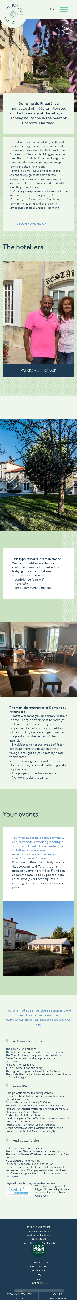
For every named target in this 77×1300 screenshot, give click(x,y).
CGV (39, 1279)
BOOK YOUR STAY (39, 1263)
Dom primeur (14, 1093)
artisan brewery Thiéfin (34, 1102)
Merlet (35, 1161)
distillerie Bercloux (34, 1115)
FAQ (39, 1275)
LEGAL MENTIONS (39, 1283)
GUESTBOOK (39, 1271)
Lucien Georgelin (25, 1151)
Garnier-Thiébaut (31, 1154)
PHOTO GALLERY (39, 1267)
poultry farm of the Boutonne (43, 1071)
